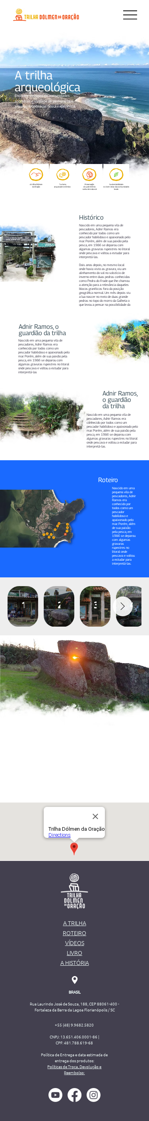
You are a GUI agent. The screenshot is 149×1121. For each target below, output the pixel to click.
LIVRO (74, 953)
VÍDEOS (74, 943)
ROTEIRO (74, 933)
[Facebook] (74, 1095)
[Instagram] (94, 1095)
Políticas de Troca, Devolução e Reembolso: (74, 1069)
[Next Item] (123, 606)
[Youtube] (55, 1095)
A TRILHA (74, 923)
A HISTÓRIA (74, 963)
